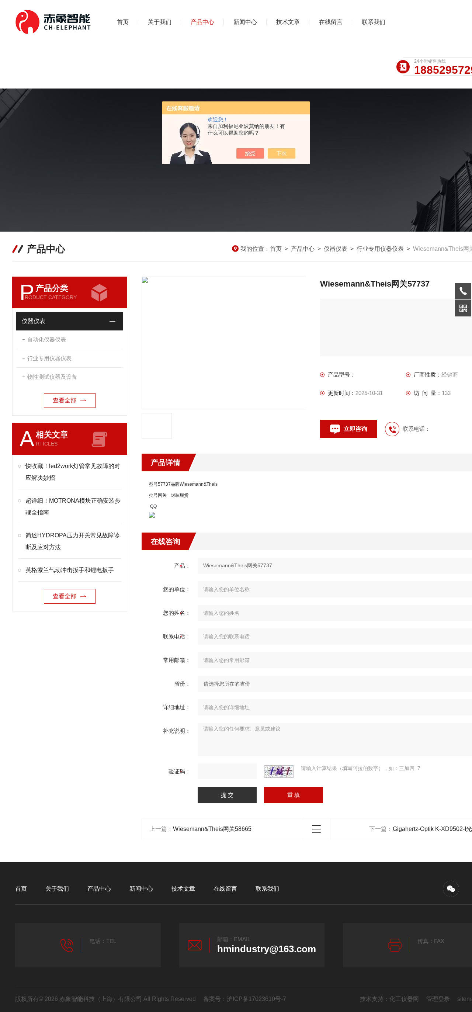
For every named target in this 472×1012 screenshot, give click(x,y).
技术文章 (288, 22)
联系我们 (373, 22)
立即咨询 (355, 429)
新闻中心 (245, 22)
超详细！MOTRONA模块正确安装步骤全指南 (73, 507)
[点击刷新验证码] (279, 771)
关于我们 (159, 22)
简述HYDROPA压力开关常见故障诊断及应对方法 (72, 541)
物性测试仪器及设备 (52, 377)
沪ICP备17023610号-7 (256, 999)
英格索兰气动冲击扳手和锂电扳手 (69, 570)
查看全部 (64, 400)
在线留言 (331, 22)
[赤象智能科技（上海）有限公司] (54, 22)
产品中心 (202, 22)
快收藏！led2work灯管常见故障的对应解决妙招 (72, 472)
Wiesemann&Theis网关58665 (212, 829)
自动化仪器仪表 (46, 339)
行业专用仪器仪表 (380, 249)
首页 (123, 22)
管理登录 (438, 999)
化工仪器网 (404, 999)
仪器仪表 (335, 249)
